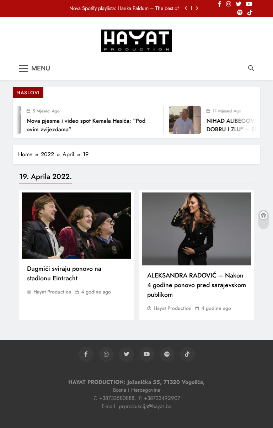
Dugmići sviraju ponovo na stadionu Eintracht (64, 273)
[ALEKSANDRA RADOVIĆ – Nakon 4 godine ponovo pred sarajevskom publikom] (196, 228)
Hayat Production (52, 291)
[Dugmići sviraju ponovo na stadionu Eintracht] (76, 225)
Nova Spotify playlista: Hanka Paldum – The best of (124, 8)
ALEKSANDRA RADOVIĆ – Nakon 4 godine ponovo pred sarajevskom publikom (196, 285)
